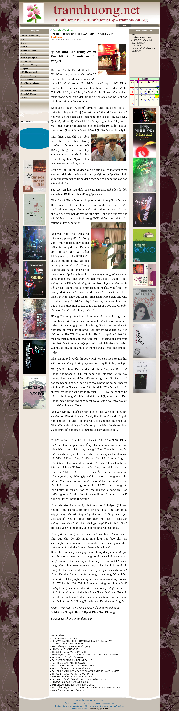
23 (132, 100)
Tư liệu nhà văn (27, 79)
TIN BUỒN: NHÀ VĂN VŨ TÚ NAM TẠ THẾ (70, 652)
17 (137, 96)
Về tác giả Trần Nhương (30, 36)
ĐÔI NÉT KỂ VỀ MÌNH (142, 72)
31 (137, 103)
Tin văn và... (25, 54)
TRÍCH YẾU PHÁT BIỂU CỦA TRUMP (67, 658)
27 (149, 100)
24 (137, 100)
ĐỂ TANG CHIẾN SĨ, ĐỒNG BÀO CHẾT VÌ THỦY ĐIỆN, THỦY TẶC (80, 679)
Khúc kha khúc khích (29, 72)
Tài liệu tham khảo (28, 90)
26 (145, 100)
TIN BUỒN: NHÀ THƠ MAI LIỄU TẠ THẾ (69, 690)
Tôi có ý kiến (26, 61)
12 (145, 92)
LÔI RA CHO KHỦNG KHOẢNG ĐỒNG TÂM (70, 644)
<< (134, 79)
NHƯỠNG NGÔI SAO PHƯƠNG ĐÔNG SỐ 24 (71, 682)
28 (153, 100)
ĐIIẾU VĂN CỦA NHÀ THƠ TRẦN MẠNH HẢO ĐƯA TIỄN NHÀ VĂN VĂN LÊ (83, 641)
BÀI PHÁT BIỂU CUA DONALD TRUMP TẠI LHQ (72, 660)
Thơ (22, 39)
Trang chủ (34, 31)
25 (141, 100)
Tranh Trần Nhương (29, 94)
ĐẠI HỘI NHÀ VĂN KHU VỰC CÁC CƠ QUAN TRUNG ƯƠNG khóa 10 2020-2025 (85, 671)
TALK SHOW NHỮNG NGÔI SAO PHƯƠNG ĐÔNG (73, 677)
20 (149, 96)
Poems (23, 87)
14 (153, 92)
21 (153, 96)
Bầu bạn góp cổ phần (29, 57)
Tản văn (24, 47)
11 (141, 92)
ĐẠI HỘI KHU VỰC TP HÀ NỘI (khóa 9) (68, 663)
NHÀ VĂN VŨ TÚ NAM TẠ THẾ (65, 649)
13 (149, 92)
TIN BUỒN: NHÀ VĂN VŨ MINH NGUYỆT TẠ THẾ (72, 674)
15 (157, 92)
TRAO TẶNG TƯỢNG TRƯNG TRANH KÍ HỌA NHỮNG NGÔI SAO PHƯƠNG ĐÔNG (87, 688)
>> (156, 79)
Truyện (23, 43)
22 (157, 96)
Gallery (24, 98)
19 (145, 96)
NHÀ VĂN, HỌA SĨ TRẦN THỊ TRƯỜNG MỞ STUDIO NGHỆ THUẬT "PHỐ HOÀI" (85, 655)
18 (141, 96)
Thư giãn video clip (28, 76)
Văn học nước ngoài (28, 50)
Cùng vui (24, 68)
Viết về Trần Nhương (29, 65)
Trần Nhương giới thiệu (30, 83)
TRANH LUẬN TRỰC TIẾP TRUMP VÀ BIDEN (71, 668)
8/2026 (145, 79)
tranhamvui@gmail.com (98, 709)
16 (132, 96)
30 (132, 103)
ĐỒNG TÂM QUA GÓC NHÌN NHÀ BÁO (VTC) (71, 647)
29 (157, 100)
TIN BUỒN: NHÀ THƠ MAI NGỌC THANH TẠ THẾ (73, 666)
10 (137, 92)
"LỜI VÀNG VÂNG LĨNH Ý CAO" (65, 638)
